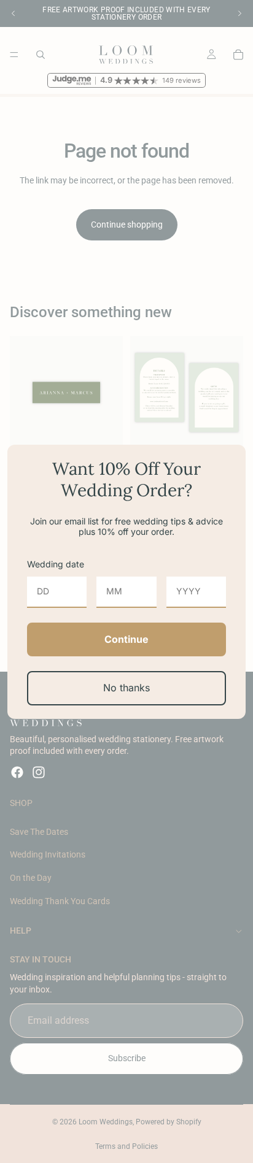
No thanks (126, 687)
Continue (126, 639)
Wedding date (55, 564)
